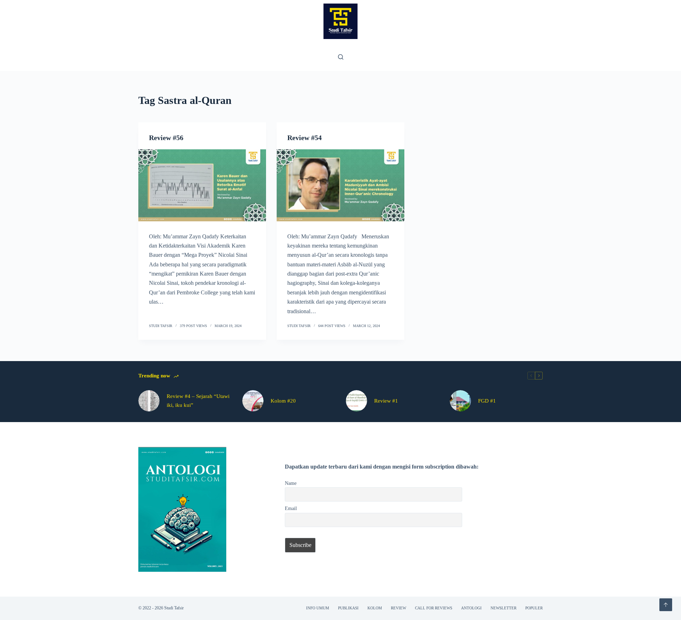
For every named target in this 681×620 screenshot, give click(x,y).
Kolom (374, 608)
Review (398, 608)
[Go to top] (665, 604)
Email (291, 508)
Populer (534, 608)
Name (291, 483)
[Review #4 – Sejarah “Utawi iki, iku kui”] (149, 400)
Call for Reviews (433, 608)
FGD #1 (487, 401)
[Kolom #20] (253, 400)
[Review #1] (356, 400)
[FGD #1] (460, 400)
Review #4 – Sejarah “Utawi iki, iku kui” (198, 400)
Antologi (471, 608)
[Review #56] (202, 185)
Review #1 (386, 401)
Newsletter (503, 608)
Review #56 (166, 138)
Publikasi (348, 608)
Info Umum (317, 608)
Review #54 (304, 138)
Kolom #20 (283, 401)
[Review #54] (340, 185)
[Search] (340, 57)
